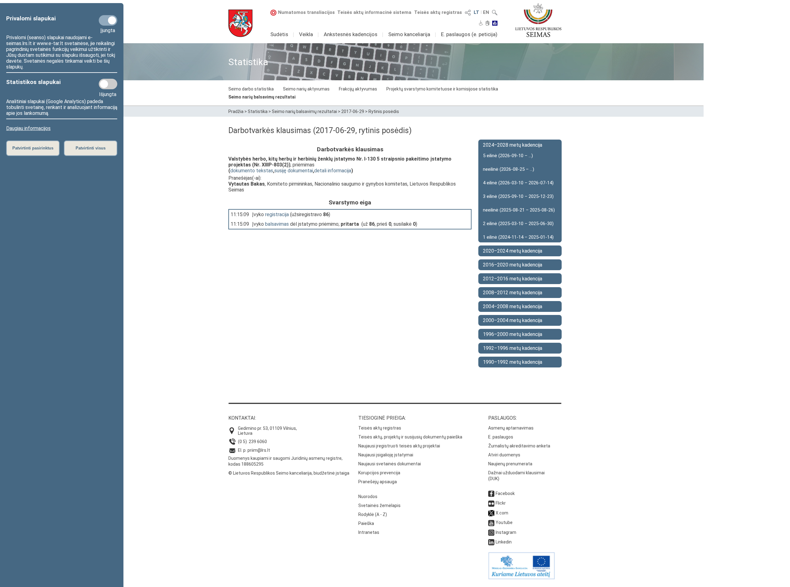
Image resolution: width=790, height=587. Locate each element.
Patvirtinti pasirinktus (32, 148)
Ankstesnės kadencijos (350, 34)
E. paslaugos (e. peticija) (469, 34)
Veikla (306, 34)
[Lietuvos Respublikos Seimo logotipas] (538, 20)
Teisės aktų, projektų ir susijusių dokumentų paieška (410, 436)
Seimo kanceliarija (409, 34)
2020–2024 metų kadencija (512, 251)
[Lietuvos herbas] (240, 23)
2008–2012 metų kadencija (512, 293)
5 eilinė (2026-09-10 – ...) (508, 155)
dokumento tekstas (251, 171)
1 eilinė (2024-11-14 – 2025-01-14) (518, 237)
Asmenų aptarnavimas (511, 428)
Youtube (504, 522)
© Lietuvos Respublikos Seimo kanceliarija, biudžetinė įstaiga (288, 473)
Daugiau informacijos (28, 128)
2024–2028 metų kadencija (512, 145)
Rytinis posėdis (383, 111)
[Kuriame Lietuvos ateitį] (521, 577)
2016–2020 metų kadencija (512, 265)
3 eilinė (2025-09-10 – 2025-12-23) (518, 196)
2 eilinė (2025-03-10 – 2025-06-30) (518, 223)
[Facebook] (491, 493)
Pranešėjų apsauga (377, 481)
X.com (502, 512)
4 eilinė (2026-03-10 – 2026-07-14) (518, 183)
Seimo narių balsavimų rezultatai (262, 96)
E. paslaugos (500, 436)
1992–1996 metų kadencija (512, 348)
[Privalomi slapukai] (108, 20)
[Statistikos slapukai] (108, 84)
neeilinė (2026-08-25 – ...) (508, 169)
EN (486, 12)
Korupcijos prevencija (379, 472)
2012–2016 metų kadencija (512, 279)
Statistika (258, 111)
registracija (277, 214)
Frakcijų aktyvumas (358, 88)
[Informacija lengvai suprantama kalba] (494, 24)
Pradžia (235, 111)
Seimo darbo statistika (251, 88)
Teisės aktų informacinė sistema (374, 12)
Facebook (505, 493)
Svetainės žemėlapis (379, 505)
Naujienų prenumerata (510, 463)
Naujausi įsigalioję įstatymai (385, 454)
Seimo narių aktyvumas (306, 88)
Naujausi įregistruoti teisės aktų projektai (399, 445)
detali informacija (332, 171)
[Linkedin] (491, 541)
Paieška (366, 523)
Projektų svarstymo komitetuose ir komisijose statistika (442, 88)
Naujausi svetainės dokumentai (389, 463)
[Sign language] (487, 24)
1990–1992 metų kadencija (512, 362)
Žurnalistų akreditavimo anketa (519, 445)
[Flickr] (491, 503)
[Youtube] (491, 522)
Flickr (501, 503)
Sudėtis (279, 34)
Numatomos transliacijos (306, 12)
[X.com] (491, 512)
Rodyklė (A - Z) (372, 514)
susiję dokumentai (293, 171)
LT (476, 12)
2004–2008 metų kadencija (512, 306)
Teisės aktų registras (438, 12)
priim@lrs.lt (258, 450)
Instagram (506, 532)
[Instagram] (491, 532)
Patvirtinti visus (91, 148)
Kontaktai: (242, 418)
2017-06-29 (352, 111)
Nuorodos (367, 496)
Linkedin (504, 541)
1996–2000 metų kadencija (512, 334)
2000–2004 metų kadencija (512, 320)
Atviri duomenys (504, 454)
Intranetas (368, 532)
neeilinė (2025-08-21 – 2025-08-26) (519, 210)
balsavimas (277, 224)
